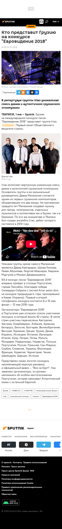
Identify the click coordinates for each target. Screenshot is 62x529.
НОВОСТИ (16, 390)
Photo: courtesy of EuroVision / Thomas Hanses (23, 87)
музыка (36, 396)
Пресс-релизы (18, 466)
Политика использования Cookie (17, 483)
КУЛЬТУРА (28, 390)
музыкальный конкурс (19, 396)
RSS (32, 470)
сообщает (8, 125)
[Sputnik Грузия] (9, 22)
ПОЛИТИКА (56, 436)
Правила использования (35, 462)
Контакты (17, 462)
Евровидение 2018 (49, 396)
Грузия (5, 390)
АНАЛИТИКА (21, 436)
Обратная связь (9, 494)
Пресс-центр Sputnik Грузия (15, 470)
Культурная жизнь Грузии (46, 390)
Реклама (6, 466)
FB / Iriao (7, 179)
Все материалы (38, 436)
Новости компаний (11, 474)
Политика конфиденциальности (17, 479)
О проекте (7, 462)
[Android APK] (10, 502)
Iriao (4, 396)
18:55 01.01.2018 (9, 47)
